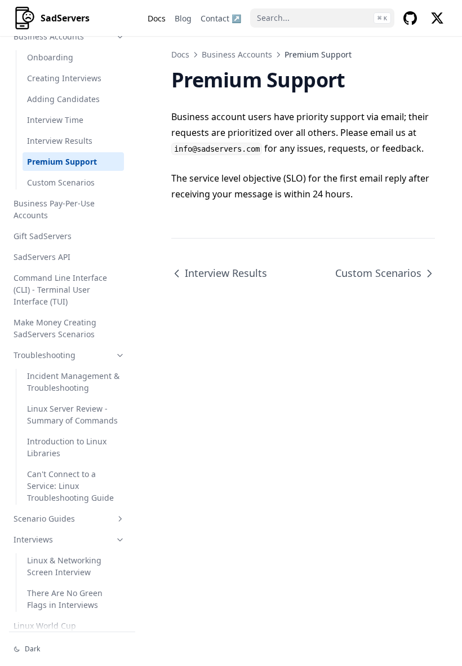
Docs (180, 54)
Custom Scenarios (61, 182)
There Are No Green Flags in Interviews (65, 599)
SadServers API (42, 257)
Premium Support (62, 161)
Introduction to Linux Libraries (66, 447)
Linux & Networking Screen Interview (64, 566)
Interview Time (55, 119)
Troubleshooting (44, 355)
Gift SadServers (43, 236)
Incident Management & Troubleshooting (73, 382)
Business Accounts (49, 36)
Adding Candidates (63, 99)
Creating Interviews (64, 78)
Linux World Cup (45, 625)
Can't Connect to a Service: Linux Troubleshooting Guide (70, 486)
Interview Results (59, 140)
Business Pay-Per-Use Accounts (54, 209)
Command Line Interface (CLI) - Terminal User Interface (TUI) (60, 289)
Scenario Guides (44, 518)
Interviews (33, 539)
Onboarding (50, 57)
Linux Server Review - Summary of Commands (72, 414)
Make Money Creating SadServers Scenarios (55, 328)
